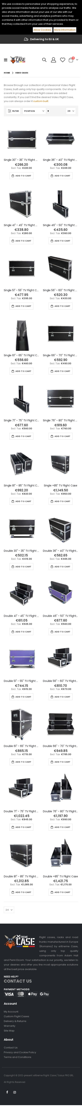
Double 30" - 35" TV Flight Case (21, 551)
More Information (65, 30)
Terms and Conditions (17, 1057)
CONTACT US (18, 981)
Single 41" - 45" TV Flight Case (21, 225)
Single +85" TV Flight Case (60, 485)
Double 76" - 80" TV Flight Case (60, 811)
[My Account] (53, 59)
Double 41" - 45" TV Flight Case (21, 616)
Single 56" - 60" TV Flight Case (60, 290)
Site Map (9, 1030)
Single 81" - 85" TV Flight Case (21, 485)
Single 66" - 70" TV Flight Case (60, 355)
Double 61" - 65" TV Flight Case (21, 746)
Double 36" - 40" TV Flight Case (60, 551)
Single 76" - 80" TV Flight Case (60, 420)
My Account (11, 1011)
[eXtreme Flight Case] (17, 60)
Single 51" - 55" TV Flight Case (21, 290)
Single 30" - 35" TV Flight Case (21, 160)
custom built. (41, 101)
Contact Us (11, 1047)
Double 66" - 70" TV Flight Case (60, 746)
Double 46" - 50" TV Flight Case (60, 616)
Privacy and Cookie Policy (20, 1052)
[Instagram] (15, 1092)
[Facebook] (7, 1092)
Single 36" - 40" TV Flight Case (60, 160)
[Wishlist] (63, 59)
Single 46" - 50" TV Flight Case (60, 225)
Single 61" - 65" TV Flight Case (21, 355)
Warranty (9, 1026)
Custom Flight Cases (16, 1016)
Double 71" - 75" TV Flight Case (21, 811)
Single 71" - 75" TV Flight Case (21, 420)
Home (7, 72)
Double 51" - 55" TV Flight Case (21, 681)
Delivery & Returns (15, 1021)
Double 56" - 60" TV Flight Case (60, 681)
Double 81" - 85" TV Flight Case (21, 876)
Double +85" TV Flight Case (60, 876)
